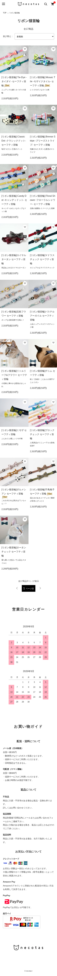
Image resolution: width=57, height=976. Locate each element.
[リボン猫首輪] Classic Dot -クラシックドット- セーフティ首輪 (13, 140)
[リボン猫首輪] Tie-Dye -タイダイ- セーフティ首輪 (14, 81)
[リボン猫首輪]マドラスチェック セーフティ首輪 (42, 259)
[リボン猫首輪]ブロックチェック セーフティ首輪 (42, 434)
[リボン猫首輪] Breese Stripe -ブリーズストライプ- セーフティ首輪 (42, 140)
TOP (4, 13)
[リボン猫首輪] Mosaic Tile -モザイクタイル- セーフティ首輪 (42, 81)
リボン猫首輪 (14, 13)
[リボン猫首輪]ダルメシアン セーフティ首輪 (13, 491)
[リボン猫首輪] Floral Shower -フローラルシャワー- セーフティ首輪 (42, 200)
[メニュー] (3, 4)
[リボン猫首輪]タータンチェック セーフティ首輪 (13, 551)
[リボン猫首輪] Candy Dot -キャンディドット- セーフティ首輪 (14, 200)
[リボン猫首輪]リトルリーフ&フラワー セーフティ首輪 (14, 375)
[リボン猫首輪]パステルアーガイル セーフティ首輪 (42, 315)
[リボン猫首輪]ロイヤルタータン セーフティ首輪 (13, 259)
